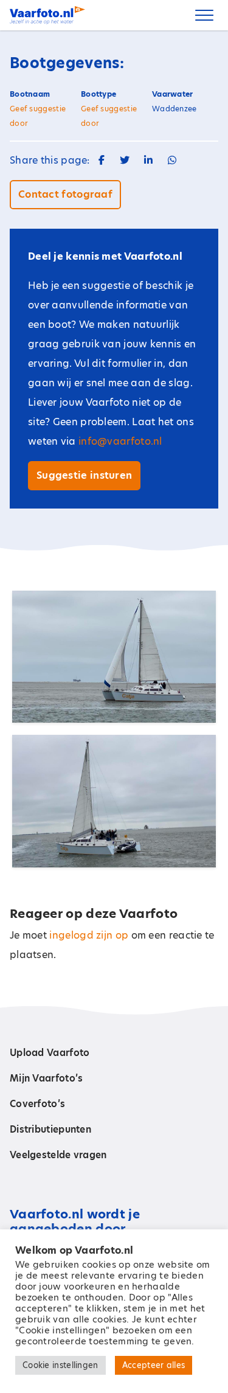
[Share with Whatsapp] (172, 160)
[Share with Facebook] (101, 160)
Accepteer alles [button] (153, 1365)
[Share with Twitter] (125, 160)
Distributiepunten (50, 1129)
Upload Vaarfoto (50, 1052)
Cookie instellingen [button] (60, 1365)
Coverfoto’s (37, 1103)
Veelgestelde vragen (58, 1154)
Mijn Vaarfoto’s (46, 1078)
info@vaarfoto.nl (120, 441)
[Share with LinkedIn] (148, 160)
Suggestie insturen (84, 475)
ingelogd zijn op (88, 935)
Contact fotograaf (65, 194)
